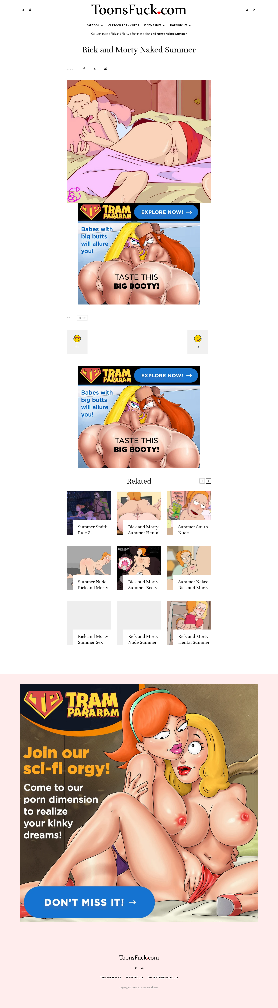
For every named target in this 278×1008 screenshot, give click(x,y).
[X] (23, 10)
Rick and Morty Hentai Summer (194, 639)
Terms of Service (110, 977)
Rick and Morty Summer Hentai (144, 529)
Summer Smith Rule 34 (93, 529)
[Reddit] (30, 10)
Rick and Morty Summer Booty (143, 584)
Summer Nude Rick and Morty (93, 584)
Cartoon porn (99, 34)
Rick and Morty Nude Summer (143, 639)
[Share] (84, 69)
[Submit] (105, 69)
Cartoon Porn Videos (123, 25)
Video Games (152, 25)
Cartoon (93, 25)
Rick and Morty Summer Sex (93, 639)
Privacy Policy (134, 977)
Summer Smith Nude (193, 529)
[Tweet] (94, 69)
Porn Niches (178, 25)
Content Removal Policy (163, 977)
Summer (137, 34)
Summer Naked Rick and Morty (193, 584)
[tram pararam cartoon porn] (139, 303)
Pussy (82, 318)
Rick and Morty (120, 34)
